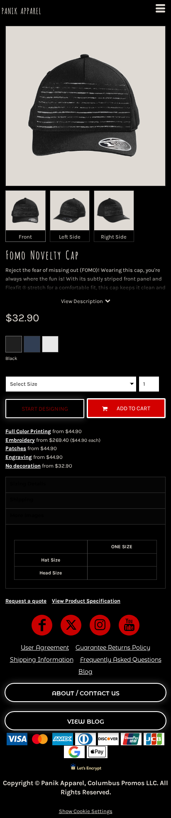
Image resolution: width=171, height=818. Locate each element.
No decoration (23, 466)
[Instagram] (100, 625)
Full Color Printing (28, 431)
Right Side (114, 237)
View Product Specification (86, 601)
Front (25, 237)
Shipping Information (41, 659)
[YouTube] (129, 625)
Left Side (70, 237)
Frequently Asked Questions (120, 659)
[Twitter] (71, 625)
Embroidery (20, 440)
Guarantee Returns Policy (113, 647)
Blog (85, 671)
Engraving (18, 457)
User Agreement (45, 647)
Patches (15, 448)
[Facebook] (42, 625)
